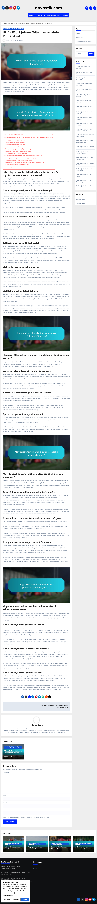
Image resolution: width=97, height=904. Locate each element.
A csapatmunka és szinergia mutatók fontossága (18, 160)
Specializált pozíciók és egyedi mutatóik (16, 153)
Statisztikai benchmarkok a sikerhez (15, 144)
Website (5, 810)
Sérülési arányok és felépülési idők (14, 146)
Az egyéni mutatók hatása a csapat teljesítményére (19, 157)
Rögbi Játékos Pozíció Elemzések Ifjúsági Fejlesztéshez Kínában (58, 848)
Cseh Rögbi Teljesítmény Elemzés (12, 844)
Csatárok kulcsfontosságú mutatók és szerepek (18, 149)
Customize (7, 899)
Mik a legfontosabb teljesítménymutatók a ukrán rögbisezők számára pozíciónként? (28, 137)
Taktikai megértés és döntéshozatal (15, 142)
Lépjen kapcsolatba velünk (52, 15)
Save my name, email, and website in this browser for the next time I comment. (26, 817)
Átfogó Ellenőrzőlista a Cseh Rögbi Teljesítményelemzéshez (12, 848)
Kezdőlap (65, 15)
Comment (6, 772)
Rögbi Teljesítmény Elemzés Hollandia (83, 844)
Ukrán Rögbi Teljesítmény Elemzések (13, 28)
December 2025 (80, 199)
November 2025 (80, 203)
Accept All (24, 899)
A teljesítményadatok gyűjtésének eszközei (17, 164)
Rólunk (31, 15)
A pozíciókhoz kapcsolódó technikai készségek (17, 140)
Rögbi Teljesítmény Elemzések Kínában (57, 844)
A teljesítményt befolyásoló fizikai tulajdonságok (18, 139)
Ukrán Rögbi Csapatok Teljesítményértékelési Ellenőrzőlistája (11, 752)
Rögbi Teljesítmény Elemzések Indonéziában (35, 844)
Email (5, 803)
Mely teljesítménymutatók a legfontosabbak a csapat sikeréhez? (23, 155)
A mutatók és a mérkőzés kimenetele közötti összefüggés (20, 158)
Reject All (15, 899)
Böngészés (39, 15)
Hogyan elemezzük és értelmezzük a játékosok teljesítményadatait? (24, 162)
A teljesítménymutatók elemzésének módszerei (18, 166)
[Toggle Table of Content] (51, 135)
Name (5, 795)
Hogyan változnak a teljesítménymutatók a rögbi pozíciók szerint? (23, 148)
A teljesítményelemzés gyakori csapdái (15, 167)
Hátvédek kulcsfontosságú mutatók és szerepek (18, 151)
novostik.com (48, 8)
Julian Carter (11, 40)
